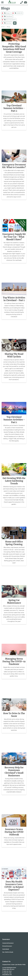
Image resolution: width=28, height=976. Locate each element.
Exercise (8, 23)
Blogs (8, 26)
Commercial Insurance (8, 943)
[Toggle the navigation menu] (2, 2)
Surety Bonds (5, 949)
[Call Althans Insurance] (21, 2)
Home (3, 26)
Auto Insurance (11, 20)
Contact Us (6, 961)
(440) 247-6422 (8, 971)
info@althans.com (7, 974)
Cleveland (9, 16)
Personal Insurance (7, 946)
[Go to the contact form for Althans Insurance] (25, 2)
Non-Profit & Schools (7, 952)
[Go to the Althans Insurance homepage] (12, 3)
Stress (8, 13)
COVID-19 (19, 13)
